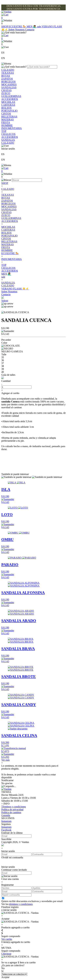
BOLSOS (6, 107)
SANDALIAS (8, 87)
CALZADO (7, 70)
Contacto (29, 29)
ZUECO (5, 93)
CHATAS (6, 90)
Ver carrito (6, 939)
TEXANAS (7, 72)
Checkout (6, 953)
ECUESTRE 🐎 (18, 26)
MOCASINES (9, 84)
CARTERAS (8, 105)
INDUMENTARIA (11, 128)
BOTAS (5, 75)
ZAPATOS (7, 78)
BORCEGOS (8, 81)
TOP (3, 131)
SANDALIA (8, 140)
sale (39, 26)
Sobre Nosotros (16, 29)
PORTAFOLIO (9, 110)
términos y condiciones (21, 904)
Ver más (5, 760)
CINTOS (6, 113)
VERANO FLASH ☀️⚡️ (15, 288)
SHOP (5, 26)
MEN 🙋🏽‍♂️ (32, 26)
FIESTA (5, 122)
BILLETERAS (9, 116)
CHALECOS (8, 134)
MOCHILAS (8, 102)
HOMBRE (7, 125)
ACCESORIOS (9, 99)
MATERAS (7, 119)
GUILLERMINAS (11, 96)
